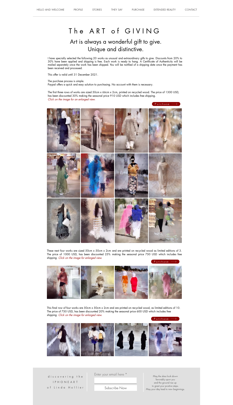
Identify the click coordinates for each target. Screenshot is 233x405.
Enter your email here (109, 374)
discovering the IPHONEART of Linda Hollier (65, 382)
